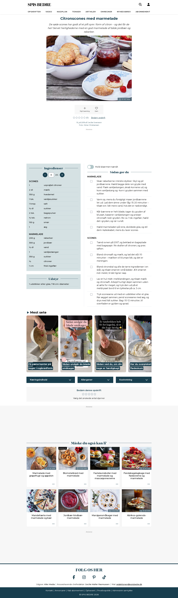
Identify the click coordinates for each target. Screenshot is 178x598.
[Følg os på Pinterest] (94, 577)
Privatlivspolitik (104, 590)
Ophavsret (90, 590)
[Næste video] (148, 341)
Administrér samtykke (122, 590)
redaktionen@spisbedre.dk (129, 584)
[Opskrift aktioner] (53, 484)
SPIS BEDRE (39, 4)
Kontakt (49, 590)
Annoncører (60, 590)
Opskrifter (34, 12)
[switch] (90, 167)
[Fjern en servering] (45, 175)
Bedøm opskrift (98, 118)
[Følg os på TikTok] (104, 577)
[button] (42, 343)
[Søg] (140, 4)
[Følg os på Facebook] (73, 577)
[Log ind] (148, 4)
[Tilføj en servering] (62, 175)
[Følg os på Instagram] (84, 577)
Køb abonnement (75, 590)
